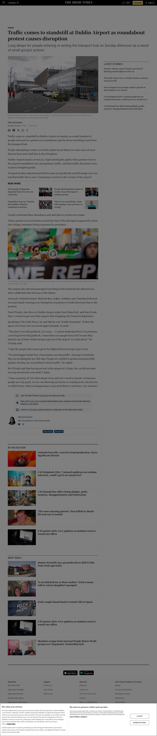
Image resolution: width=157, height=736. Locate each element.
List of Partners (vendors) (78, 717)
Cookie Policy (11, 724)
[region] (78, 719)
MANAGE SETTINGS (139, 722)
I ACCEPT (139, 716)
